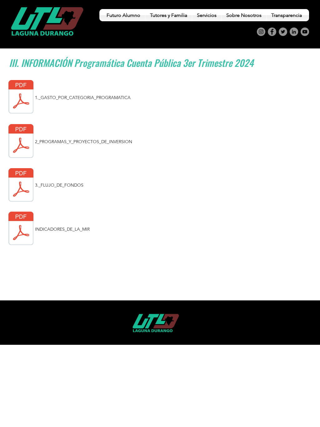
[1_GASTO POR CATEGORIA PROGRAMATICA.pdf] (21, 97)
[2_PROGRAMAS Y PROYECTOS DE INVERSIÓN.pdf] (21, 141)
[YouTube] (305, 32)
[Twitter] (283, 32)
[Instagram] (261, 32)
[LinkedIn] (294, 32)
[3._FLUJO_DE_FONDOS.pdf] (21, 186)
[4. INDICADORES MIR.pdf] (21, 229)
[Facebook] (272, 32)
